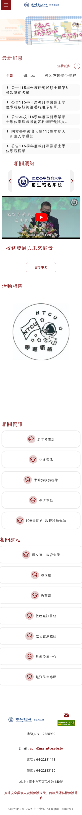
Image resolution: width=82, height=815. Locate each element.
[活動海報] (41, 332)
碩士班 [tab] (29, 75)
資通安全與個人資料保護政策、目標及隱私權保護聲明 (41, 795)
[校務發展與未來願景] (41, 217)
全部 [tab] (10, 75)
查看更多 (63, 65)
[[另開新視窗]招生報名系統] (41, 181)
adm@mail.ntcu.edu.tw (46, 748)
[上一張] (10, 181)
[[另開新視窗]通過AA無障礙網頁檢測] (66, 723)
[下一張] (72, 181)
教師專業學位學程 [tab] (60, 75)
